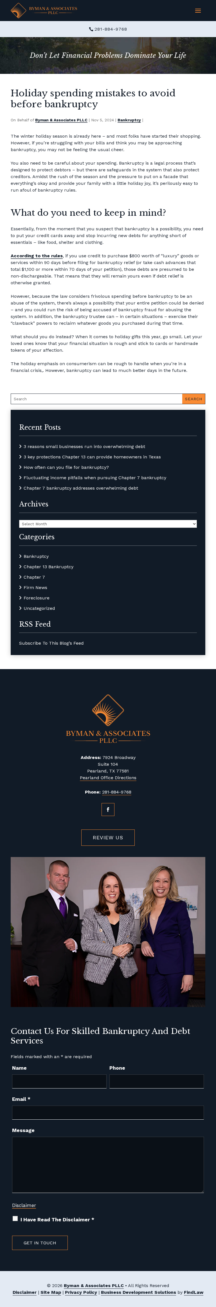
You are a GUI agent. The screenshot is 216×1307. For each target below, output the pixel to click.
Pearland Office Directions (108, 777)
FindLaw (193, 1292)
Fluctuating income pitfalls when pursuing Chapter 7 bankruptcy (95, 477)
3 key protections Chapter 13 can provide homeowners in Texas (92, 457)
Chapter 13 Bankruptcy (48, 566)
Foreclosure (37, 598)
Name (19, 1068)
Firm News (35, 587)
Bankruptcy (129, 120)
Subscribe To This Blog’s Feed (51, 643)
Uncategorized (39, 608)
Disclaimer (24, 1205)
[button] (198, 10)
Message (23, 1130)
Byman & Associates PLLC (61, 120)
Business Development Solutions (138, 1292)
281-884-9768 (110, 29)
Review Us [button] (108, 837)
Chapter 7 (34, 577)
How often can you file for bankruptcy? (66, 467)
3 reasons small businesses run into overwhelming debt (84, 446)
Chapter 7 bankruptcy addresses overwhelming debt (81, 488)
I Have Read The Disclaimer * (57, 1219)
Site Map (50, 1292)
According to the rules (37, 255)
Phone (117, 1068)
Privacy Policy (81, 1292)
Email (21, 1099)
